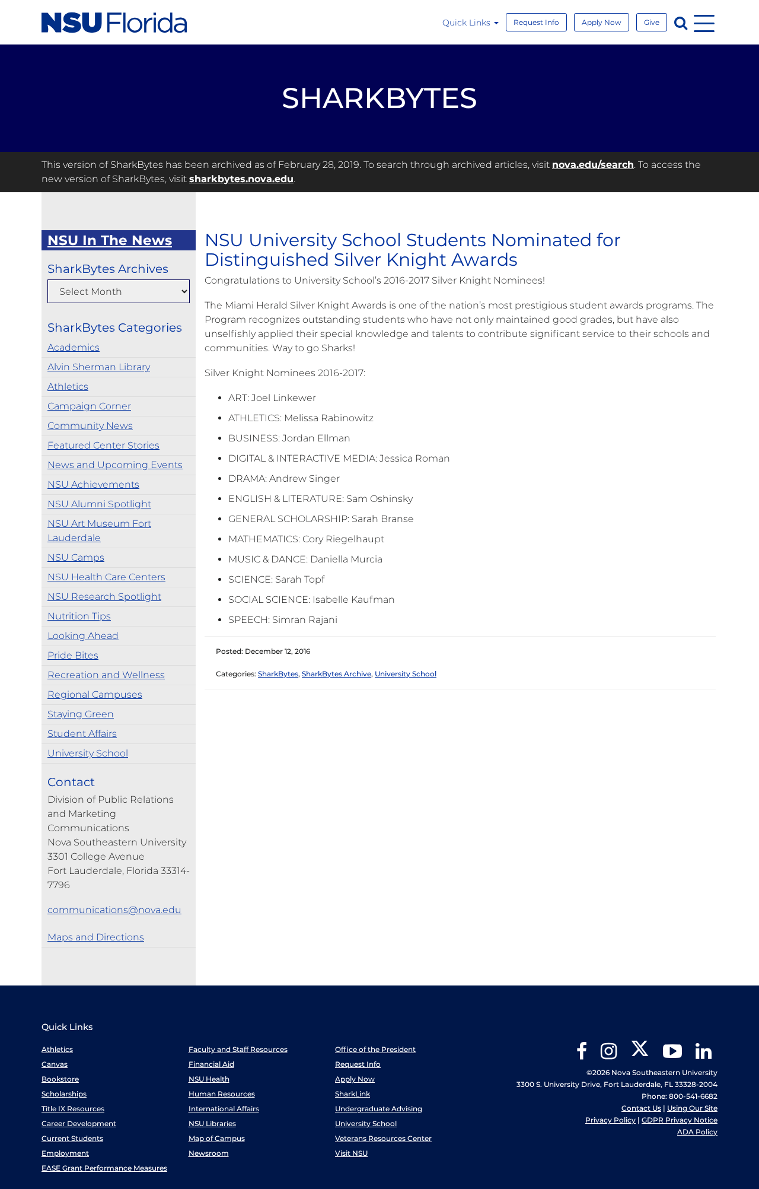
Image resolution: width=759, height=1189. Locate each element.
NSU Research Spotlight (104, 596)
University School (87, 753)
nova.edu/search (593, 164)
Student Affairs (82, 733)
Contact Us (641, 1108)
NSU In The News (109, 240)
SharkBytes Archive (336, 673)
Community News (90, 425)
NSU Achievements (93, 484)
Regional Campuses (94, 694)
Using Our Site (692, 1108)
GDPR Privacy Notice (679, 1119)
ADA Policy (697, 1131)
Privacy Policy (610, 1119)
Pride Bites (72, 655)
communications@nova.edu (114, 909)
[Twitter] (639, 1055)
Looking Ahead (83, 635)
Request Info (536, 22)
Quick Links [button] (467, 22)
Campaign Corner (89, 406)
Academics (73, 347)
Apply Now (601, 22)
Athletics (67, 386)
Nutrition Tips (79, 616)
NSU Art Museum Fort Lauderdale (99, 530)
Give (651, 22)
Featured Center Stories (103, 445)
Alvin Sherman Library (98, 367)
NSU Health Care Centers (106, 577)
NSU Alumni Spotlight (99, 504)
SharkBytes (278, 673)
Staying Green (80, 714)
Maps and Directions (95, 937)
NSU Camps (75, 557)
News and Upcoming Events (115, 464)
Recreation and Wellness (106, 675)
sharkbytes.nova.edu (241, 179)
